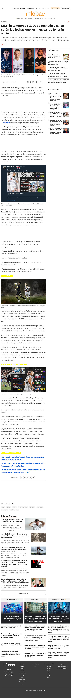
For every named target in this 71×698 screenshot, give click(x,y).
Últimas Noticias (22, 681)
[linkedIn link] (12, 675)
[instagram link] (12, 672)
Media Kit (49, 677)
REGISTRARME (55, 8)
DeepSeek (30, 18)
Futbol (14, 507)
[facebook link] (6, 672)
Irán (54, 18)
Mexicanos (4, 510)
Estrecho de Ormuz (48, 18)
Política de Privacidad (62, 668)
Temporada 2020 (23, 507)
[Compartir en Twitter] (33, 82)
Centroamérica (22, 679)
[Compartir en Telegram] (40, 82)
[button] (2, 8)
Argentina (22, 8)
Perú (22, 677)
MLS (3, 507)
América (22, 666)
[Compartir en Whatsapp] (27, 82)
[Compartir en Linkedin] (37, 82)
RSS (22, 684)
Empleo (35, 666)
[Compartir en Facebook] (30, 82)
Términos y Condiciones (62, 666)
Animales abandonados (38, 18)
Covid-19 (32, 507)
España (43, 8)
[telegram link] (9, 675)
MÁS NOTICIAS (23, 594)
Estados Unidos (30, 8)
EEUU (8, 507)
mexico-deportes (14, 510)
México (48, 8)
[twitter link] (9, 672)
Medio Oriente (24, 18)
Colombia (38, 8)
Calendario (40, 507)
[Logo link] (35, 13)
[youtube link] (6, 675)
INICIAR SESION (65, 8)
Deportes (4, 22)
